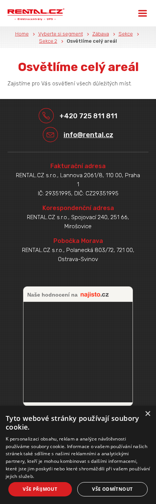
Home (22, 34)
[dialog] (78, 455)
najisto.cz (95, 295)
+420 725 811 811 (88, 116)
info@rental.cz (88, 135)
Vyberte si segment (60, 34)
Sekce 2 (48, 41)
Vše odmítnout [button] (112, 489)
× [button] (147, 414)
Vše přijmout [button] (40, 489)
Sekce (126, 34)
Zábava (100, 34)
